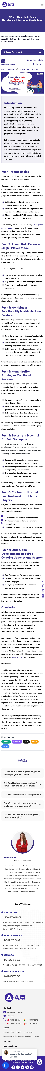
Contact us (17, 657)
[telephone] (2, 523)
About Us (6, 1032)
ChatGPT (6, 741)
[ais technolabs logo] (15, 997)
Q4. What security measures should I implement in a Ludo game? (21, 804)
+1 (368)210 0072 (12, 960)
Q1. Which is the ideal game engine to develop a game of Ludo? (22, 773)
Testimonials (19, 1036)
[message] (2, 516)
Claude (34, 741)
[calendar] (2, 519)
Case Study (30, 1032)
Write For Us (20, 1032)
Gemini (5, 746)
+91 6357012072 (32, 1020)
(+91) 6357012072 (12, 917)
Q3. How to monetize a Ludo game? (21, 794)
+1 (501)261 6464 (11, 940)
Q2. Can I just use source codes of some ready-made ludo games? (20, 784)
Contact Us (29, 1036)
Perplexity (16, 741)
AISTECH (10, 1016)
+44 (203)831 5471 (12, 976)
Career (37, 1036)
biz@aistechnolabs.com (15, 1012)
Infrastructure (8, 1036)
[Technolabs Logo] (8, 5)
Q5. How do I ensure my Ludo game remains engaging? (21, 816)
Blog (13, 1032)
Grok (26, 741)
